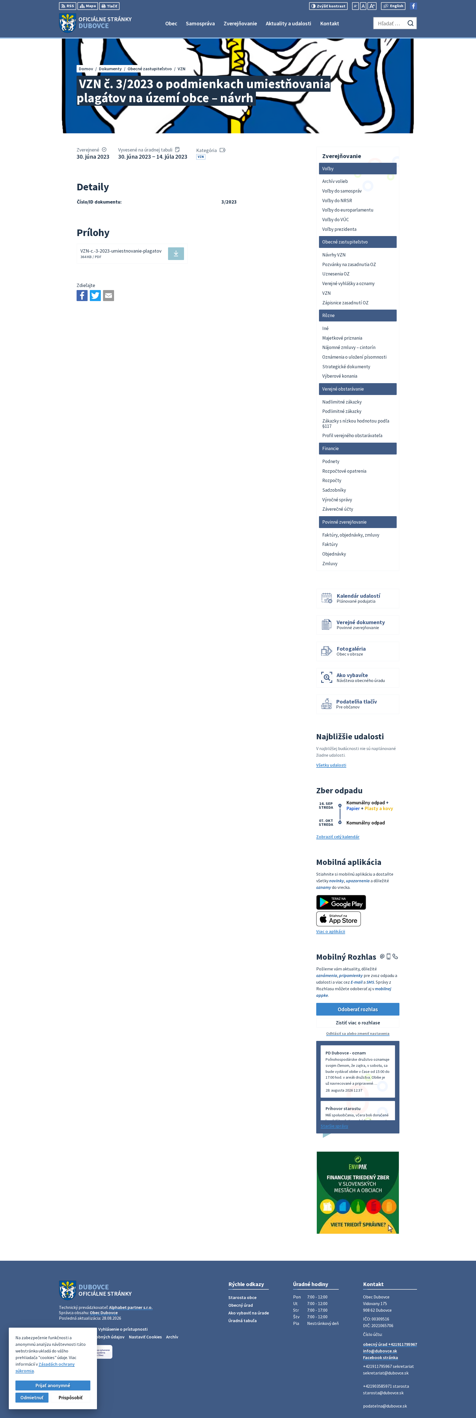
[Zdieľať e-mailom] (108, 295)
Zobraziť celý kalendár (337, 836)
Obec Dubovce (104, 1312)
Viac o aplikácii (330, 931)
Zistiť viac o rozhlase (358, 1022)
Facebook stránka (380, 1357)
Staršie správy (334, 1126)
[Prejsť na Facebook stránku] (413, 6)
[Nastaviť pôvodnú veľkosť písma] (363, 6)
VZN (201, 157)
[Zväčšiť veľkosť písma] (372, 6)
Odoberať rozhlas (358, 1009)
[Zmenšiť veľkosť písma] (355, 6)
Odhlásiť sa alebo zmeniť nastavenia (358, 1033)
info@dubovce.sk (380, 1351)
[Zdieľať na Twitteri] (95, 295)
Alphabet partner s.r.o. (131, 1307)
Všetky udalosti (331, 765)
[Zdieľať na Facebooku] (82, 295)
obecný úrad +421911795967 (390, 1344)
